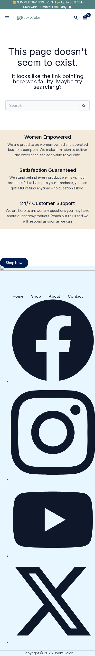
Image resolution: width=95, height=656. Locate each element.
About (54, 296)
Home (17, 296)
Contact (75, 296)
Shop (36, 296)
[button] (76, 18)
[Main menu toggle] (7, 18)
